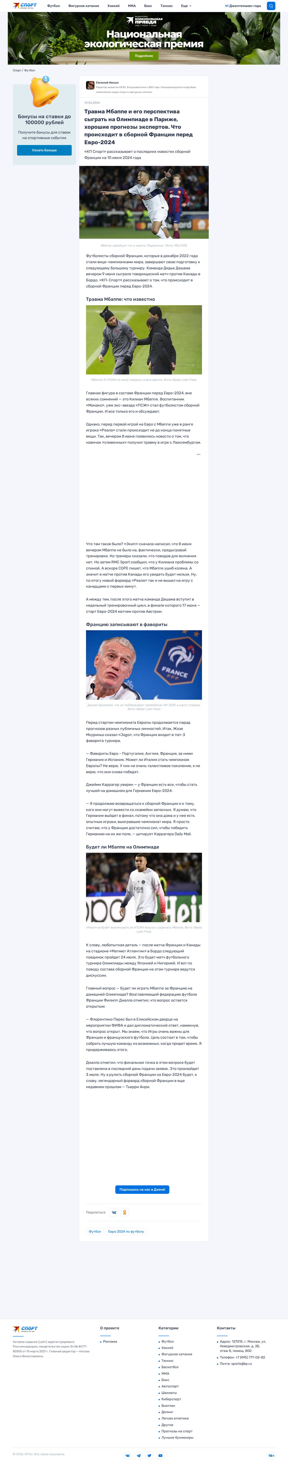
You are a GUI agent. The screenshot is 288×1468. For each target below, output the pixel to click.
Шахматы (169, 1393)
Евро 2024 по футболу (126, 1231)
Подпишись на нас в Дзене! (142, 1189)
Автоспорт (170, 1386)
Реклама (110, 1341)
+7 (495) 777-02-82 (250, 1357)
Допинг (167, 1412)
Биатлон (168, 1406)
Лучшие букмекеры (177, 1437)
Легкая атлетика (175, 1418)
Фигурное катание (83, 6)
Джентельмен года (245, 6)
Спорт (17, 70)
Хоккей (114, 6)
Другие (167, 1425)
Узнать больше (44, 150)
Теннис (166, 6)
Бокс (148, 6)
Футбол (53, 6)
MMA (132, 6)
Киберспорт (171, 1399)
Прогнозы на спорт (176, 1431)
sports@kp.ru (241, 1364)
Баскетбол (170, 1367)
